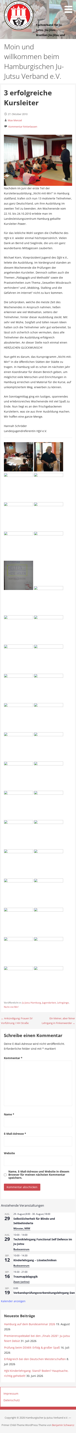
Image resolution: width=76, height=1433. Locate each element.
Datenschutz (12, 1400)
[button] (70, 7)
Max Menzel (15, 120)
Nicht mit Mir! (11, 1007)
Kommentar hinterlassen (22, 126)
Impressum (11, 1393)
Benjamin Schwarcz (63, 1425)
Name (9, 1114)
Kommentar (13, 1058)
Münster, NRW (21, 1228)
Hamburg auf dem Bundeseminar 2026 (29, 1324)
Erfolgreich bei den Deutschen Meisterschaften (35, 1359)
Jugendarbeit (49, 1002)
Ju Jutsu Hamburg (31, 1002)
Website (9, 1153)
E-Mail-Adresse (15, 1133)
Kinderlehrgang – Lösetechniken (35, 1260)
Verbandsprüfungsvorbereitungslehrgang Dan (44, 1293)
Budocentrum (21, 1249)
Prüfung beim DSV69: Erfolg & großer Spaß (32, 1347)
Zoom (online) (21, 1281)
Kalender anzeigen (13, 1301)
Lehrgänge (63, 1002)
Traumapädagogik (25, 1276)
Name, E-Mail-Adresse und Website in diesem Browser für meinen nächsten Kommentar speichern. (38, 1174)
